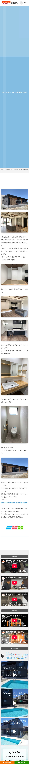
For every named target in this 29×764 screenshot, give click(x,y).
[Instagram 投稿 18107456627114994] (14, 703)
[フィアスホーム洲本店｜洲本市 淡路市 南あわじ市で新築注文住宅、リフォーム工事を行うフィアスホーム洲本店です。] (9, 3)
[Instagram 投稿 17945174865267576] (14, 675)
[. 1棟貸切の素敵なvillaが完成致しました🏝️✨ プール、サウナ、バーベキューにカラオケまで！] (14, 731)
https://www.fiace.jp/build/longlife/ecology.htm (14, 502)
